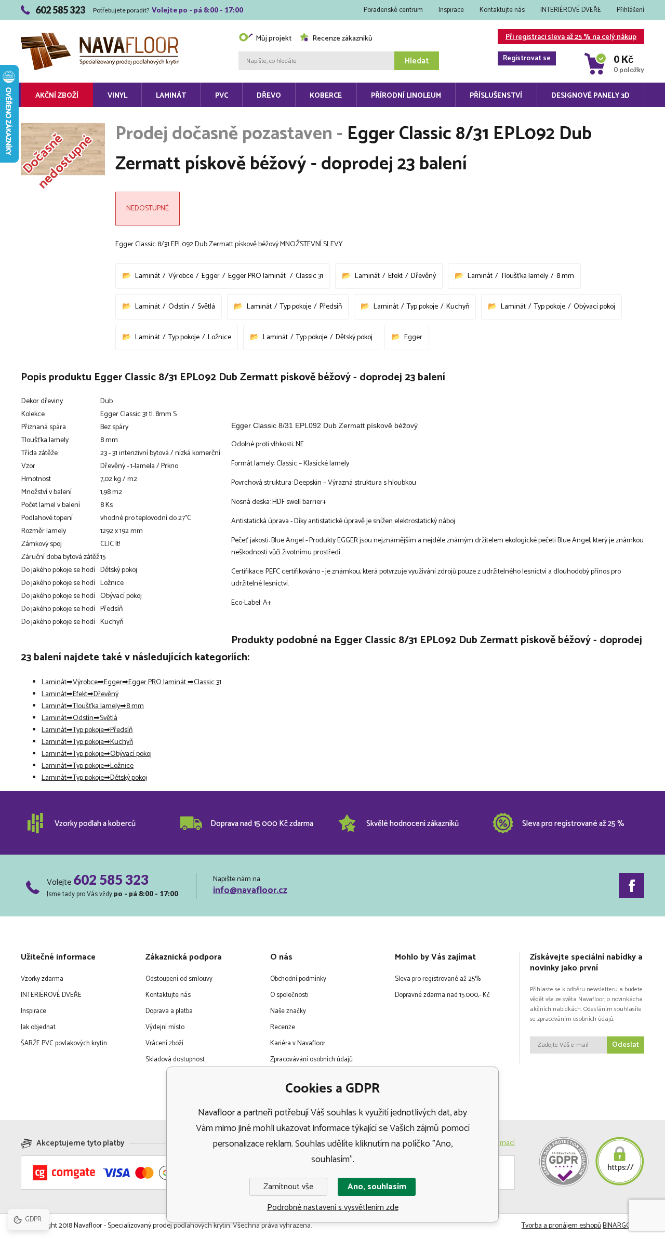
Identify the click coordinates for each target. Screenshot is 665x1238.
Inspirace (451, 10)
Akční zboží (56, 96)
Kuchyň (457, 307)
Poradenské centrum (393, 10)
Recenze (282, 1027)
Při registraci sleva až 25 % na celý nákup (569, 37)
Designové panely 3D (590, 96)
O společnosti (289, 995)
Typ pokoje (295, 307)
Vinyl (117, 96)
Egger (211, 276)
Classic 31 (309, 276)
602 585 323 (111, 879)
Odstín (178, 307)
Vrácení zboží (164, 1043)
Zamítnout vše (288, 1187)
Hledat (417, 61)
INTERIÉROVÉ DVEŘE (570, 10)
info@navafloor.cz (250, 890)
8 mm (565, 276)
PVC (221, 96)
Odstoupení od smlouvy (178, 979)
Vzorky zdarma (42, 979)
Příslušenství (496, 96)
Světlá (206, 307)
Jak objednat (38, 1027)
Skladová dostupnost (175, 1059)
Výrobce (180, 276)
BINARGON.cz (623, 1226)
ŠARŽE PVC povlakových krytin (64, 1043)
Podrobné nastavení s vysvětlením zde (332, 1208)
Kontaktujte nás (502, 10)
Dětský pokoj (354, 337)
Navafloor (100, 22)
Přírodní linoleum (406, 96)
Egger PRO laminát (257, 276)
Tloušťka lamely (524, 276)
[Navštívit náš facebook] (631, 885)
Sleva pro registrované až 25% (438, 979)
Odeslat (625, 1045)
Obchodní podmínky (298, 979)
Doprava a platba (169, 1011)
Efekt (395, 276)
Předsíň (331, 307)
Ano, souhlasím (377, 1187)
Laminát (171, 96)
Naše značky (288, 1011)
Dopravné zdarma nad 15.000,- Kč (442, 995)
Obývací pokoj (594, 307)
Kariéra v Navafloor (297, 1043)
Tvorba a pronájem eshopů (561, 1226)
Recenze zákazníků (342, 39)
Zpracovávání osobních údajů (311, 1059)
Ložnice (219, 337)
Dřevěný (423, 276)
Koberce (326, 96)
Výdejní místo (164, 1027)
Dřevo (269, 96)
